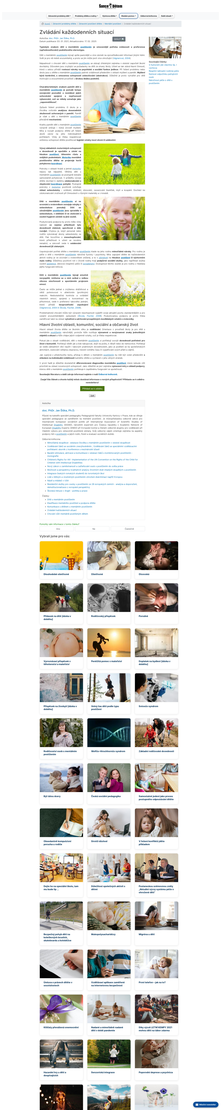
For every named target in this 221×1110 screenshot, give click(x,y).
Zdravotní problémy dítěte (64, 24)
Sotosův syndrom (148, 706)
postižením (86, 47)
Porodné (143, 616)
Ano (58, 529)
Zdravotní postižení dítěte (90, 24)
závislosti (103, 257)
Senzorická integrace (103, 1072)
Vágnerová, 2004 (121, 58)
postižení (54, 154)
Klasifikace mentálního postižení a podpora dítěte (71, 503)
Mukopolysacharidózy (103, 934)
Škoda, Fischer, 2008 (89, 316)
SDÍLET (118, 39)
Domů (47, 24)
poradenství (89, 263)
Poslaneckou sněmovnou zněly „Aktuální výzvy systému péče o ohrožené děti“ (156, 889)
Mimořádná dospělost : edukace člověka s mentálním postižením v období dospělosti (88, 442)
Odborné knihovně (107, 374)
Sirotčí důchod (99, 841)
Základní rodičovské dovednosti (156, 751)
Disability (58, 425)
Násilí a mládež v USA (58, 480)
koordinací (56, 163)
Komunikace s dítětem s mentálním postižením (69, 506)
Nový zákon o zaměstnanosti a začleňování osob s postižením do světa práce (85, 466)
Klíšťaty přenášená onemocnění (61, 1027)
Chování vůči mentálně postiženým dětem (67, 513)
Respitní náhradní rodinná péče (164, 71)
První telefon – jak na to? (152, 982)
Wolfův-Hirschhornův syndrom (108, 751)
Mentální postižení (113, 24)
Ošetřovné (97, 574)
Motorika (66, 157)
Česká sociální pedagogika (106, 796)
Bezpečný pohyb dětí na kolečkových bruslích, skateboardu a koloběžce (57, 937)
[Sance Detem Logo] (110, 5)
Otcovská (144, 574)
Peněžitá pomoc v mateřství (106, 661)
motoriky (76, 168)
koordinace (56, 184)
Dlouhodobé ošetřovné (56, 574)
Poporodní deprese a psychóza (156, 1072)
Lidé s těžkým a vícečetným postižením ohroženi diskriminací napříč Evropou (84, 477)
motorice (56, 187)
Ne (93, 529)
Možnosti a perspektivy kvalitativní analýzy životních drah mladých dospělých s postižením (91, 470)
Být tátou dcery (52, 796)
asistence (51, 263)
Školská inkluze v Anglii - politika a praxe (67, 490)
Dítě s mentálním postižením (61, 499)
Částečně (129, 529)
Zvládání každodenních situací (62, 510)
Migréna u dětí (147, 934)
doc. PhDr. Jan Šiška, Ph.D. (62, 38)
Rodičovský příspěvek (103, 616)
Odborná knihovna (148, 16)
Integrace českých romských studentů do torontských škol (75, 473)
